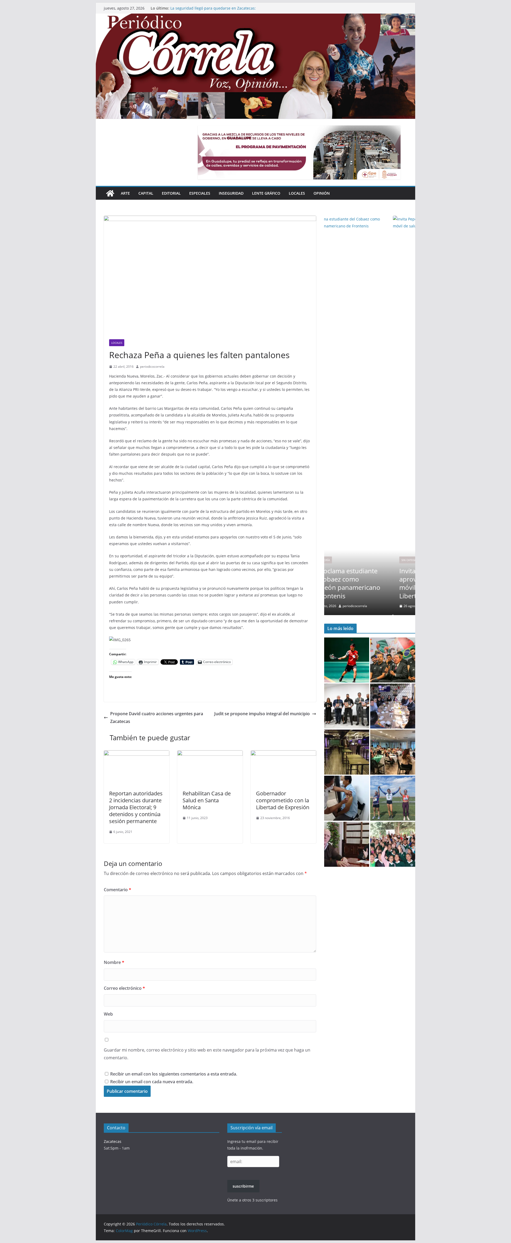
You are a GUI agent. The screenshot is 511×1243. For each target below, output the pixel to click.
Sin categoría (342, 560)
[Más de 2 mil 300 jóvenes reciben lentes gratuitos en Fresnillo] (392, 844)
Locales (297, 193)
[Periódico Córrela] (110, 193)
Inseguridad (231, 193)
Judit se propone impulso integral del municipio (262, 714)
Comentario (117, 890)
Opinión (322, 193)
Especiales (199, 193)
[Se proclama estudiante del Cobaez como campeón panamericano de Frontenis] (346, 659)
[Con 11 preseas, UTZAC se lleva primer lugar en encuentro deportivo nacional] (392, 798)
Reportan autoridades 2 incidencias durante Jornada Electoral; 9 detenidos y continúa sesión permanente (136, 807)
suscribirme (243, 1186)
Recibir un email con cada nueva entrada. (151, 1082)
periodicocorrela (152, 366)
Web (108, 1014)
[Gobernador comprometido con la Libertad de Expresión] (283, 754)
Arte (125, 193)
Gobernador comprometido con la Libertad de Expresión (282, 800)
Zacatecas (112, 1141)
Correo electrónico (124, 988)
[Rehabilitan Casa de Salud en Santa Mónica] (210, 754)
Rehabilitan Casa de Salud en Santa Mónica (207, 800)
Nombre (114, 962)
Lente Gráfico (266, 193)
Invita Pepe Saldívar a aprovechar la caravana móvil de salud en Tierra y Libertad (368, 583)
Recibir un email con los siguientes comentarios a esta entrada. (173, 1074)
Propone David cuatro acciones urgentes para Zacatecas (156, 717)
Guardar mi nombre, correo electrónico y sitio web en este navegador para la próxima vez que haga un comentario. (207, 1054)
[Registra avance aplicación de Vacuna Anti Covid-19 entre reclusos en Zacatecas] (346, 798)
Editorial (171, 193)
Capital (145, 193)
